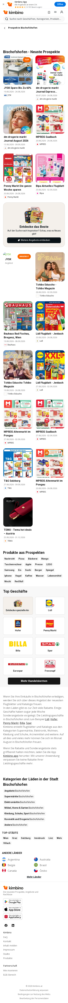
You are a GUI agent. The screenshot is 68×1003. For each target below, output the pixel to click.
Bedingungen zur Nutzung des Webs (34, 994)
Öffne (60, 4)
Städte (6, 953)
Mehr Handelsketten (34, 681)
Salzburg (26, 838)
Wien (5, 838)
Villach (6, 843)
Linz (51, 838)
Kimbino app (10, 756)
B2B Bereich (9, 974)
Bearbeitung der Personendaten (34, 998)
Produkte (7, 958)
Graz (14, 838)
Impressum (9, 949)
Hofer (53, 719)
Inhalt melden (10, 945)
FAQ (5, 937)
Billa (22, 723)
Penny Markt (11, 723)
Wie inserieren (10, 970)
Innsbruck (39, 838)
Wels (59, 838)
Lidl (47, 719)
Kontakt (7, 941)
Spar (29, 723)
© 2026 (34, 986)
